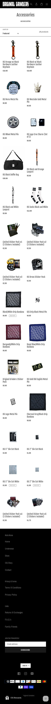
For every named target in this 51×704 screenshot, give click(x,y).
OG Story (9, 563)
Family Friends (11, 626)
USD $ (24, 666)
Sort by (5, 29)
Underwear (9, 548)
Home (7, 541)
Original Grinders (28, 696)
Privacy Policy (11, 595)
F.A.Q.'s (8, 619)
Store (7, 556)
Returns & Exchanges (14, 612)
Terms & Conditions (13, 587)
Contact (8, 570)
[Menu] (46, 4)
